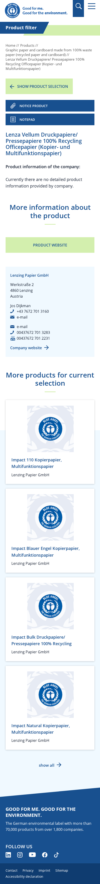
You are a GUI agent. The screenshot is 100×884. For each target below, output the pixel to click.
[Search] (78, 6)
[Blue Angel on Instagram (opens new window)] (20, 855)
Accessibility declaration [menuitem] (24, 876)
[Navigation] (91, 6)
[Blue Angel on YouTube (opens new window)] (32, 855)
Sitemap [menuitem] (61, 870)
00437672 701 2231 (33, 338)
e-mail (22, 317)
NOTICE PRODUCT (34, 106)
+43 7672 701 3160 (33, 311)
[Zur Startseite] (36, 11)
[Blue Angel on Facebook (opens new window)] (44, 855)
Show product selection (42, 86)
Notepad (27, 119)
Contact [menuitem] (11, 870)
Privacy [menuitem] (28, 870)
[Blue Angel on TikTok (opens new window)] (56, 855)
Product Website (50, 245)
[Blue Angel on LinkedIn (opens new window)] (8, 855)
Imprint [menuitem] (44, 870)
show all (46, 765)
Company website (26, 347)
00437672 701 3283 (33, 332)
